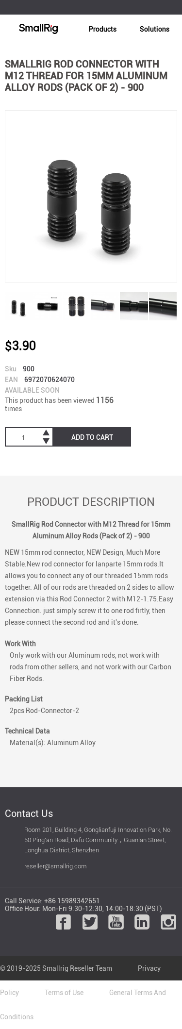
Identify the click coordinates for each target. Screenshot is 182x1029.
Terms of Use (64, 992)
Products (102, 29)
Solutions (154, 29)
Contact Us (29, 813)
